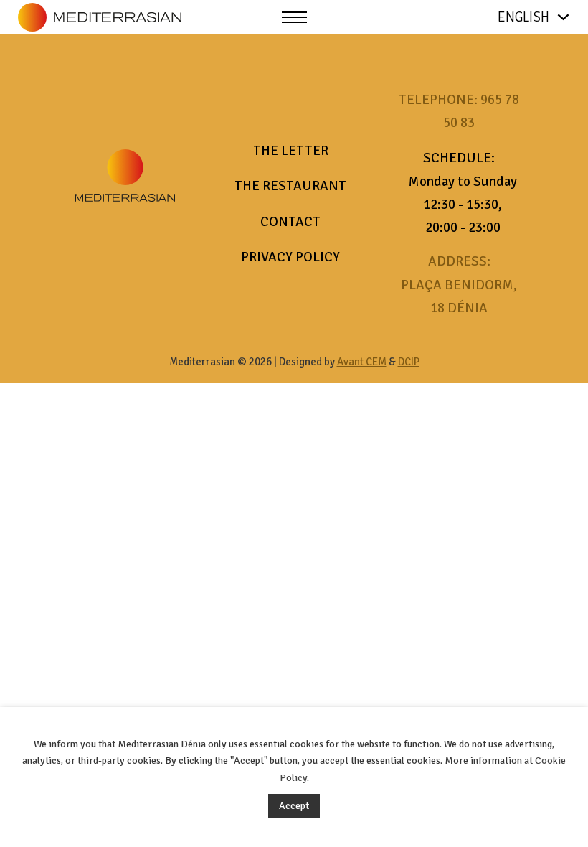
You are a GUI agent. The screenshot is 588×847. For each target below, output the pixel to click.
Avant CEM (362, 361)
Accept (294, 806)
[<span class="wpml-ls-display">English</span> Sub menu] (563, 17)
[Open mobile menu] (294, 17)
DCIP (408, 361)
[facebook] (107, 243)
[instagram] (143, 243)
